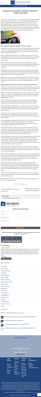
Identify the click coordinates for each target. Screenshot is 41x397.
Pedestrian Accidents (5, 279)
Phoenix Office (20, 338)
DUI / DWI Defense (5, 301)
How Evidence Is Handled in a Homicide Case (13, 320)
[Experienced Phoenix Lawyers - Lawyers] (20, 2)
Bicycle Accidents (4, 277)
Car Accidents (4, 266)
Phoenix (8, 364)
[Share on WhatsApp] (15, 184)
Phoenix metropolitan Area (10, 367)
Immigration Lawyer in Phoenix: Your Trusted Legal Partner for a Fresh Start (20, 328)
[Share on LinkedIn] (26, 184)
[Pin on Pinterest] (24, 184)
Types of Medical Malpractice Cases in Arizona (14, 313)
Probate (2, 306)
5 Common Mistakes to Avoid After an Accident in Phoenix (16, 324)
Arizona (8, 373)
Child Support (4, 288)
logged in (9, 198)
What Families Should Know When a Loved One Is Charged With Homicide (20, 316)
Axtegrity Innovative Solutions (24, 395)
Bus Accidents (4, 273)
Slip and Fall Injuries (5, 275)
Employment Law (4, 284)
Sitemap (28, 392)
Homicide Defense (5, 295)
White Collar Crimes (5, 303)
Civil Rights (3, 299)
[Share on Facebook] (17, 184)
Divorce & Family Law (5, 286)
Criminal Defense (4, 292)
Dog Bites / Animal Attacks (6, 281)
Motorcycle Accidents (5, 270)
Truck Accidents (4, 268)
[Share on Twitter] (19, 184)
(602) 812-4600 (20, 354)
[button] (1, 2)
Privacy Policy (33, 392)
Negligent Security (5, 297)
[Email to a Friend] (22, 184)
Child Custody (4, 290)
